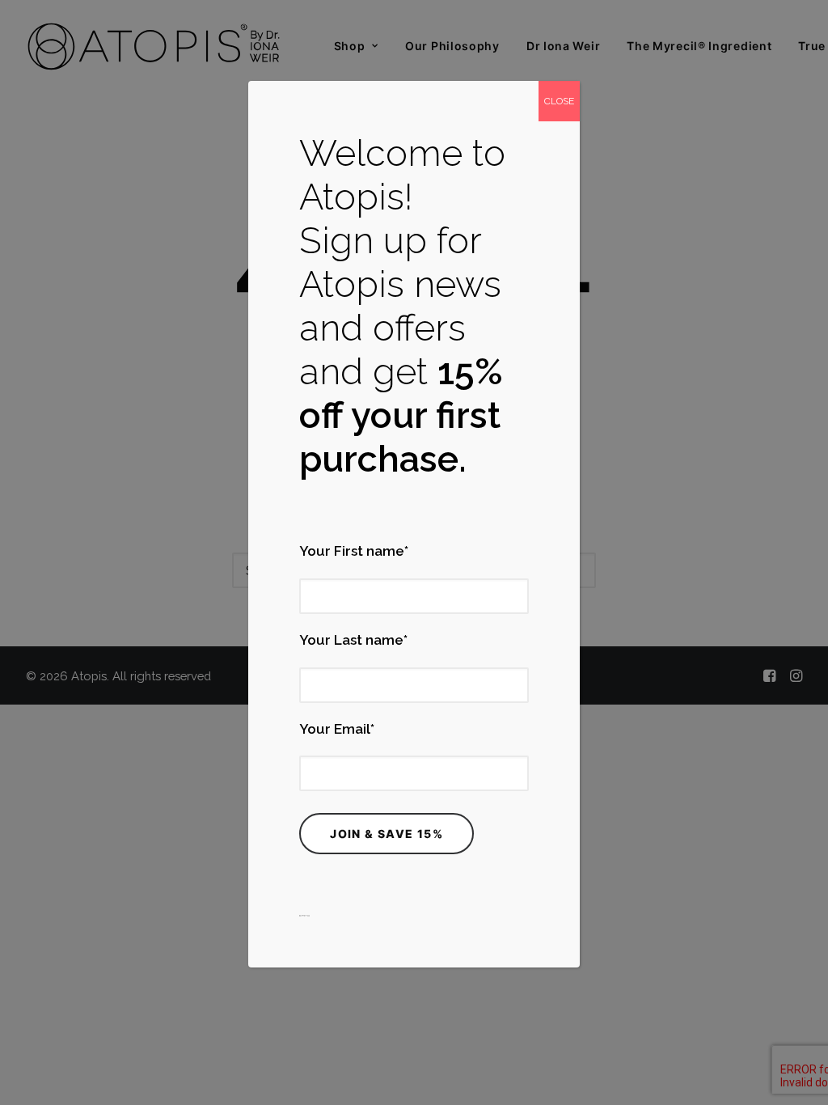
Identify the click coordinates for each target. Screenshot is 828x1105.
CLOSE (559, 101)
